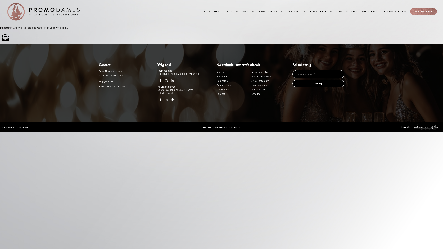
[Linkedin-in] (172, 81)
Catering (256, 94)
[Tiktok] (172, 100)
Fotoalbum (222, 76)
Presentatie (294, 12)
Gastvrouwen (223, 85)
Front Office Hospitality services (357, 12)
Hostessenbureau (260, 85)
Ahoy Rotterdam (260, 81)
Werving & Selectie (395, 12)
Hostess (229, 12)
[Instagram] (166, 81)
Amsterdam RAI (259, 72)
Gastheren (222, 81)
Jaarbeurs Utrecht (261, 76)
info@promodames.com (112, 86)
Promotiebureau (268, 12)
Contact (220, 94)
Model (246, 12)
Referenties (222, 89)
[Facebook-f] (160, 81)
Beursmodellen (259, 89)
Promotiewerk (319, 12)
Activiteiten (211, 12)
